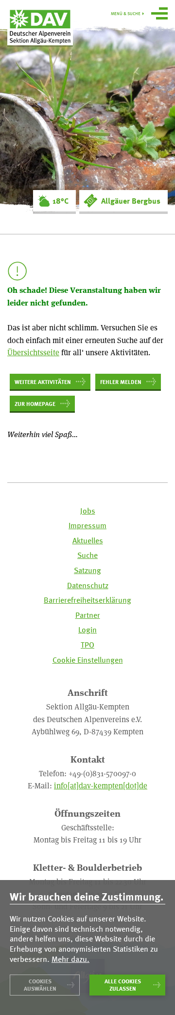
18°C (60, 200)
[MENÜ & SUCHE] (159, 14)
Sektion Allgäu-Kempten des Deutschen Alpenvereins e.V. (40, 26)
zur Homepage (35, 403)
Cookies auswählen (40, 984)
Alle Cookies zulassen (123, 984)
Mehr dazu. (70, 959)
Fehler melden (120, 381)
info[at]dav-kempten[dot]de (100, 785)
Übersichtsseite (33, 352)
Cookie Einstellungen (87, 660)
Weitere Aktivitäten (43, 381)
